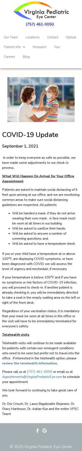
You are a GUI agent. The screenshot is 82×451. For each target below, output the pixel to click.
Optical (71, 37)
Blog (26, 56)
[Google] (44, 430)
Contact (52, 37)
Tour (57, 47)
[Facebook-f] (37, 430)
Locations (32, 37)
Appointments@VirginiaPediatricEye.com (32, 376)
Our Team (11, 37)
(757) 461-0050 (40, 24)
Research (39, 47)
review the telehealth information (29, 363)
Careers (9, 56)
